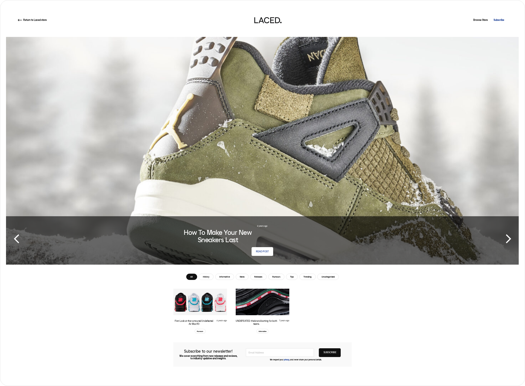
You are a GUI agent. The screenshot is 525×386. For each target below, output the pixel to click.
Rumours (276, 277)
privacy (286, 360)
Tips (292, 277)
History (206, 277)
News (242, 277)
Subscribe (499, 20)
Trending (307, 277)
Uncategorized (328, 277)
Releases (258, 277)
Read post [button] (262, 251)
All (191, 277)
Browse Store (480, 20)
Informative (224, 277)
